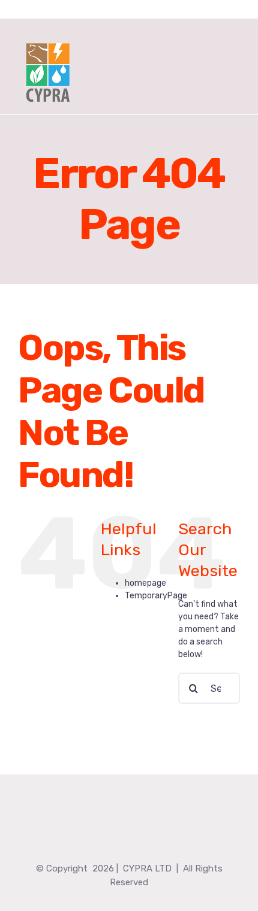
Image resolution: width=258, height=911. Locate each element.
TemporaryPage (156, 596)
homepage (145, 583)
